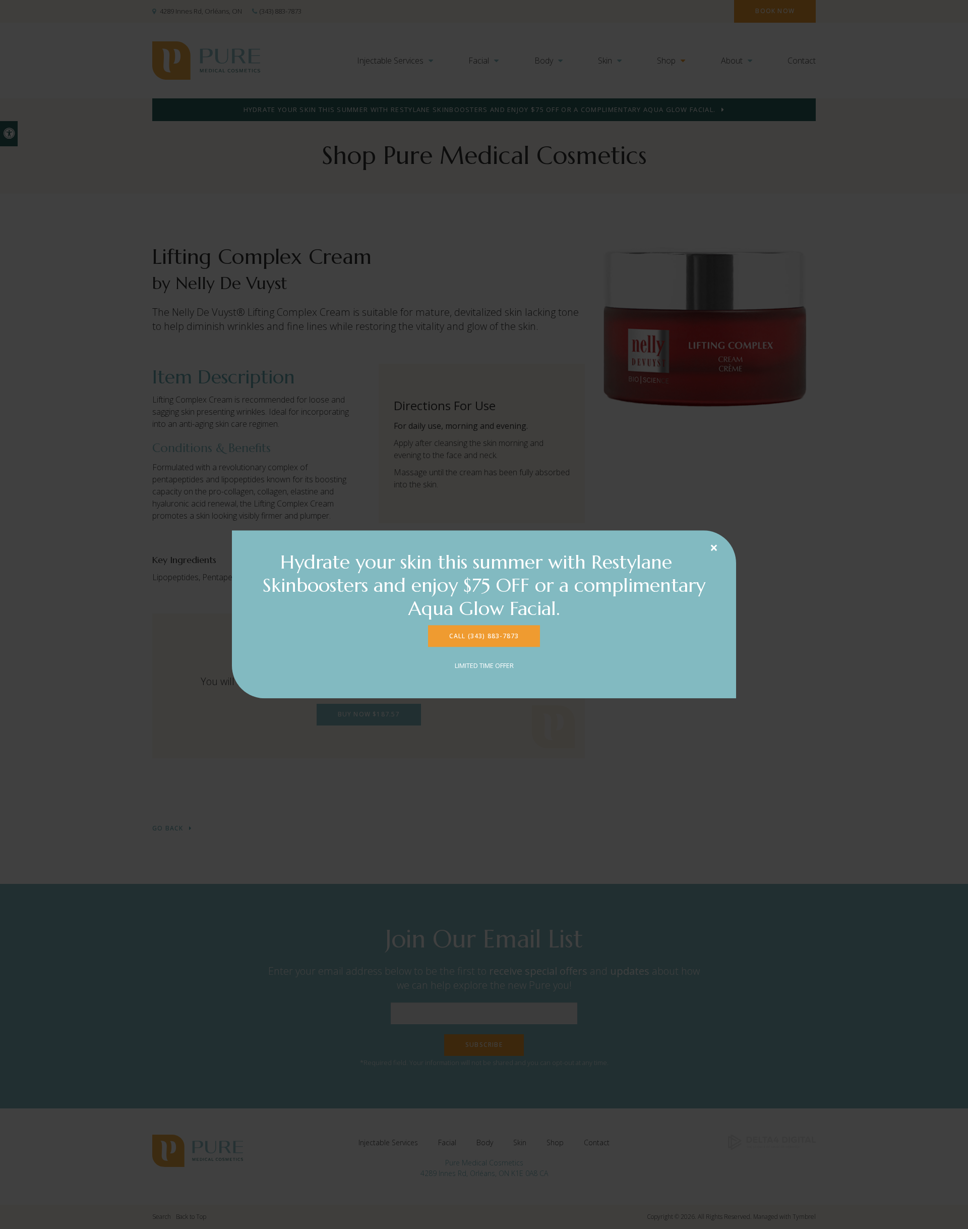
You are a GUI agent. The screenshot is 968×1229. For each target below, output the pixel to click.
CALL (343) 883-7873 (484, 636)
